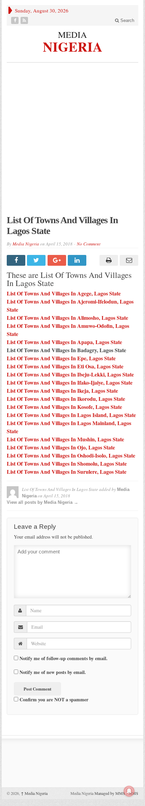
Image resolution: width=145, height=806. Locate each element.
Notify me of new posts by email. (53, 672)
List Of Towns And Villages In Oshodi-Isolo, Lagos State (71, 455)
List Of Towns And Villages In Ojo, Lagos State (61, 447)
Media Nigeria (25, 244)
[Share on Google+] (58, 260)
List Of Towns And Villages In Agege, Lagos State (64, 293)
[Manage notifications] (129, 791)
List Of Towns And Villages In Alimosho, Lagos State (67, 317)
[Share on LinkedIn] (78, 260)
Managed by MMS (109, 793)
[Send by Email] (128, 260)
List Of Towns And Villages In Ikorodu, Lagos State (66, 398)
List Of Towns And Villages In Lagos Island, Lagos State (71, 415)
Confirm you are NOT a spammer (53, 699)
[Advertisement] (72, 142)
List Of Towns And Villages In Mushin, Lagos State (65, 439)
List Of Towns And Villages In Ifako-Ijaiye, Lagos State (70, 382)
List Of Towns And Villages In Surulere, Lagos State (66, 471)
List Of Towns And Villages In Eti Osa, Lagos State (65, 366)
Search (126, 20)
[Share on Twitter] (37, 260)
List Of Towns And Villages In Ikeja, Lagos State (62, 390)
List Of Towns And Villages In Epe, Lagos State (61, 358)
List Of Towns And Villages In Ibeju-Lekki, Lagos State (70, 374)
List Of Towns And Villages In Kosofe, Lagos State (64, 407)
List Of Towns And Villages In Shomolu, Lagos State (67, 463)
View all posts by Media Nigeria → (42, 502)
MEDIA (72, 34)
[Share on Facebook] (17, 260)
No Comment (88, 244)
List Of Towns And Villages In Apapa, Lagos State (64, 342)
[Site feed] (25, 20)
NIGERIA (73, 45)
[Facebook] (15, 20)
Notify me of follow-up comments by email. (64, 658)
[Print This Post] (107, 260)
